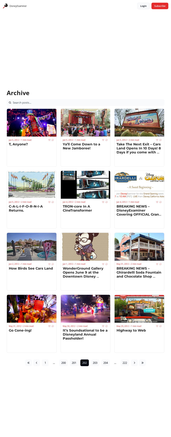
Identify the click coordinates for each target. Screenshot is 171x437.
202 (84, 363)
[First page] (28, 362)
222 (125, 363)
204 (105, 363)
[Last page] (142, 362)
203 (95, 363)
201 (74, 363)
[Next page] (134, 362)
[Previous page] (36, 362)
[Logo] (5, 6)
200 (63, 363)
